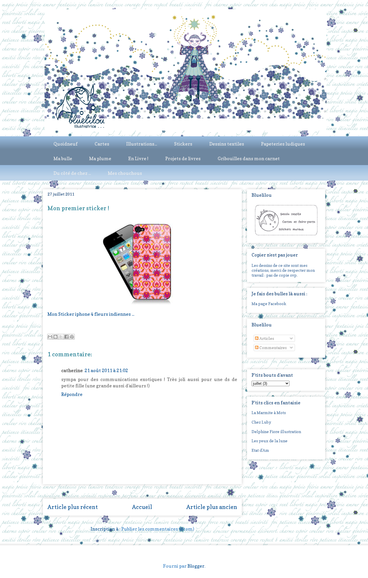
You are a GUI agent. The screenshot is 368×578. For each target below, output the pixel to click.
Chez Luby (261, 422)
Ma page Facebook (269, 303)
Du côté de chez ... (72, 173)
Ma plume (100, 158)
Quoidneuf (65, 144)
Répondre (72, 394)
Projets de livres (183, 158)
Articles (266, 338)
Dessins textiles (226, 144)
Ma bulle (62, 158)
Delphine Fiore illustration (276, 431)
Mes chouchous (125, 173)
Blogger (195, 566)
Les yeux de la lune (270, 440)
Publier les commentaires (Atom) (157, 529)
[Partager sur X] (61, 337)
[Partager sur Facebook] (66, 337)
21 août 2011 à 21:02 (106, 370)
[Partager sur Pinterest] (72, 337)
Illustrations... (141, 144)
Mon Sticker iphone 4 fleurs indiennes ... (90, 314)
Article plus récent (72, 507)
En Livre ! (138, 158)
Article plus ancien (211, 507)
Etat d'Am (260, 450)
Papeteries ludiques (283, 144)
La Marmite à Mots (269, 412)
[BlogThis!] (55, 337)
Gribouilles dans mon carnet (249, 158)
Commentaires (272, 347)
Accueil (142, 507)
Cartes (102, 144)
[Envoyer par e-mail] (50, 337)
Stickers (183, 144)
